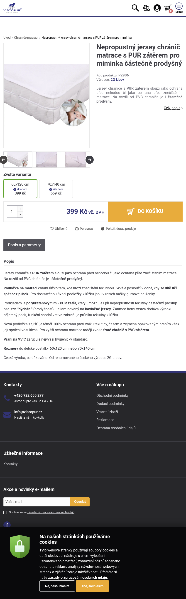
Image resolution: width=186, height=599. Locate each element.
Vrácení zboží (107, 412)
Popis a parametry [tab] (24, 245)
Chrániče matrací (26, 37)
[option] (17, 160)
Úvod (7, 37)
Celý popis (172, 108)
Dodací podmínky (110, 404)
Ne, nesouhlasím (57, 586)
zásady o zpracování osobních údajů (77, 577)
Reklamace (105, 420)
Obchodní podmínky (112, 395)
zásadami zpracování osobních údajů (50, 512)
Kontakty (10, 464)
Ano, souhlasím (92, 586)
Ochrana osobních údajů (116, 428)
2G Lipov (117, 80)
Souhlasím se (41, 512)
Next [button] (89, 159)
